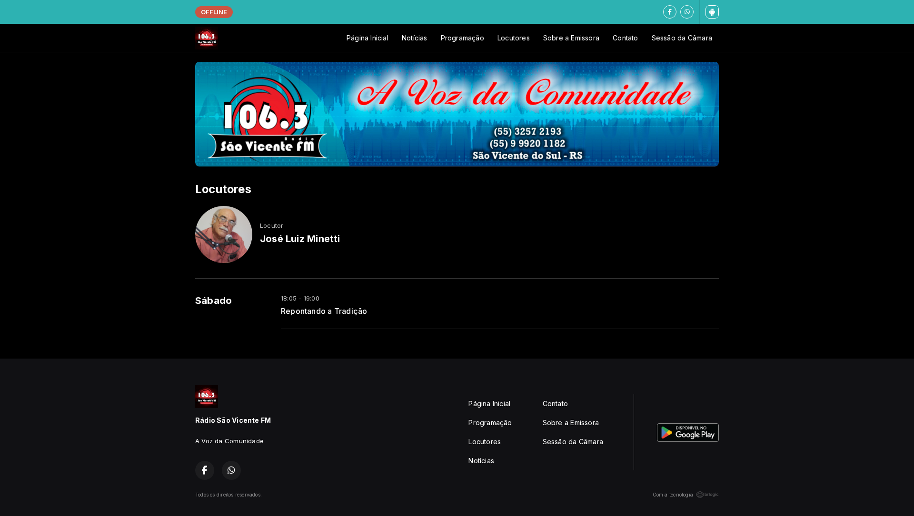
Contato (625, 38)
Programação (462, 38)
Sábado (213, 300)
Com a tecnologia (673, 494)
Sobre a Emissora (571, 38)
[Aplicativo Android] (712, 12)
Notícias (414, 38)
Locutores (513, 38)
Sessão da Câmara (682, 38)
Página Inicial (367, 38)
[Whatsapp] (687, 12)
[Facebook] (669, 12)
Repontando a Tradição (324, 311)
